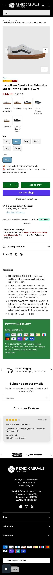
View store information (15, 212)
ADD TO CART (36, 185)
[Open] (6, 568)
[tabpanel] (26, 295)
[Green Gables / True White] (37, 102)
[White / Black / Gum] (7, 102)
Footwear (12, 21)
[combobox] (26, 12)
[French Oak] (7, 120)
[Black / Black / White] (17, 120)
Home (5, 21)
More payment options (26, 199)
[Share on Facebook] (16, 254)
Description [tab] (8, 270)
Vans (4, 78)
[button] (49, 5)
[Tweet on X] (11, 254)
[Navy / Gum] (27, 102)
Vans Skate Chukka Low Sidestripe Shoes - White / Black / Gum (24, 23)
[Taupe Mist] (17, 102)
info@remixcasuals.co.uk (29, 491)
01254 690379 (30, 494)
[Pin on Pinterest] (21, 254)
